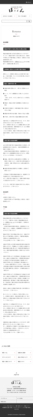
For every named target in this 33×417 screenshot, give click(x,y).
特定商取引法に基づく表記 (7, 407)
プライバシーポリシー (17, 407)
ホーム (5, 405)
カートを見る (20, 398)
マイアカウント (4, 398)
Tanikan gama (15, 414)
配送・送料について (19, 405)
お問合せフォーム (19, 61)
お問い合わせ (3, 401)
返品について (26, 405)
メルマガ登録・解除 (26, 407)
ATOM (17, 409)
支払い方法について (10, 405)
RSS (15, 409)
